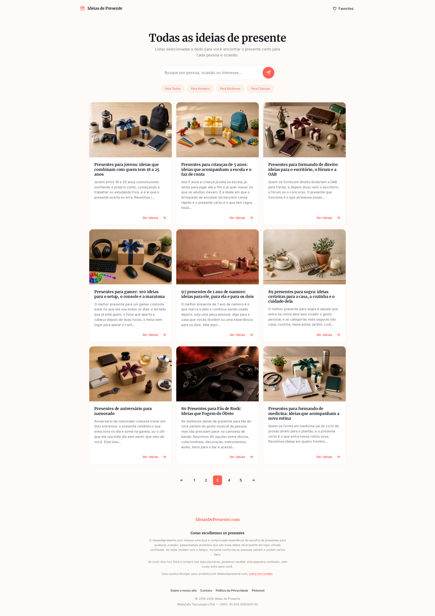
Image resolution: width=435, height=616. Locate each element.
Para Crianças (260, 88)
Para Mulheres (230, 88)
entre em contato (261, 573)
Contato (206, 590)
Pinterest (258, 590)
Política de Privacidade (232, 590)
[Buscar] (268, 73)
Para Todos (173, 88)
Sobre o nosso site (183, 590)
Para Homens (200, 88)
